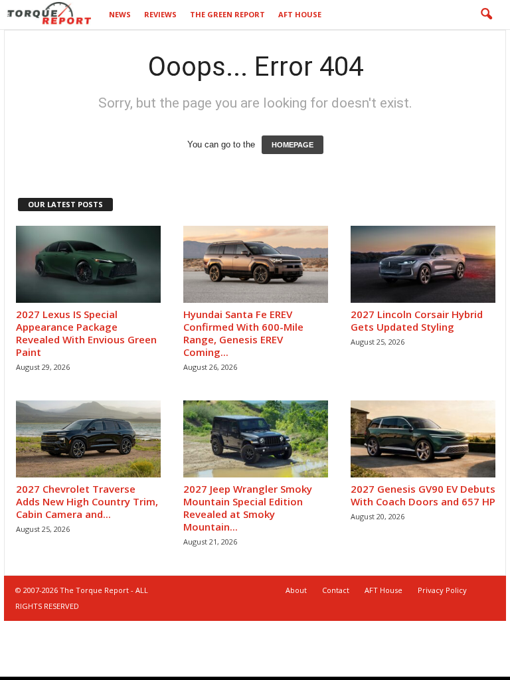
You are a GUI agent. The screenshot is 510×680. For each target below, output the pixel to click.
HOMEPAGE (292, 145)
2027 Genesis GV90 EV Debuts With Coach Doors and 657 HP (423, 495)
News (120, 14)
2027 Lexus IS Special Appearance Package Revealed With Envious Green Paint (86, 333)
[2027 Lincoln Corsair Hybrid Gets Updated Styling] (423, 264)
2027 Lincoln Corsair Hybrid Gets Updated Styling (417, 320)
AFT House (299, 14)
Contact (335, 590)
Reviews (160, 14)
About (296, 590)
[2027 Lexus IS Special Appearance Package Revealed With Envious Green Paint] (88, 264)
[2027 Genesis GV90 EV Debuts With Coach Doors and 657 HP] (423, 438)
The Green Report (227, 14)
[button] (486, 14)
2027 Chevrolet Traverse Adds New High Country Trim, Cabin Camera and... (87, 501)
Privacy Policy (442, 590)
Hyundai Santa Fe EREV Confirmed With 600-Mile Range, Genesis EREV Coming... (243, 333)
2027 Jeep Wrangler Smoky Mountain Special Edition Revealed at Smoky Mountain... (247, 507)
